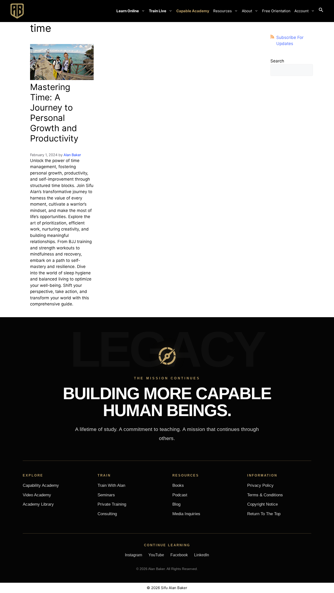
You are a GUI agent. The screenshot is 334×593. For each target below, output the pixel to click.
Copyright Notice (262, 504)
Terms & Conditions (265, 495)
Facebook (179, 555)
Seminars (106, 495)
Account (301, 11)
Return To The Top (263, 514)
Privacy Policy (260, 485)
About (247, 11)
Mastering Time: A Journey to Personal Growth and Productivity (54, 112)
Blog (176, 504)
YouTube (156, 555)
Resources (222, 11)
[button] (321, 11)
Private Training (112, 504)
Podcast (179, 495)
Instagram (133, 555)
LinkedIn (201, 555)
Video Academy (37, 495)
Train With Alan (111, 485)
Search (277, 60)
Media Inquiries (186, 514)
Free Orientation (276, 11)
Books (178, 485)
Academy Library (38, 504)
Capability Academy (41, 485)
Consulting (107, 514)
